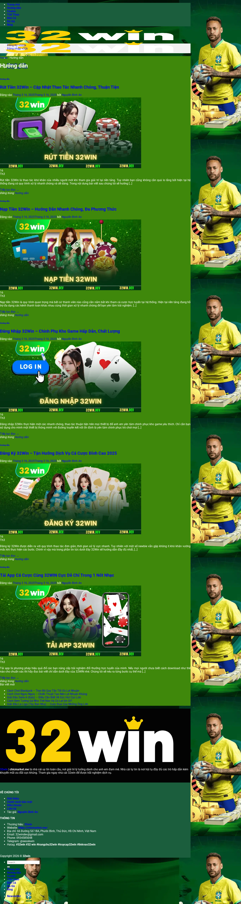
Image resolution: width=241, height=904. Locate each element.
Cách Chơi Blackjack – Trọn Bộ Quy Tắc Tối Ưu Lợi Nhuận (43, 690)
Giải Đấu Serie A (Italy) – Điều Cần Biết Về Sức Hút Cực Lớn (44, 697)
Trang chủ (13, 4)
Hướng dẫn (14, 8)
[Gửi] (8, 866)
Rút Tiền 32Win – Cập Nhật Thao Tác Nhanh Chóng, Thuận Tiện (59, 87)
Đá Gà (11, 21)
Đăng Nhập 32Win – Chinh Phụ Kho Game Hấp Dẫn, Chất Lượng (60, 331)
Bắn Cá (11, 18)
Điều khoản (14, 805)
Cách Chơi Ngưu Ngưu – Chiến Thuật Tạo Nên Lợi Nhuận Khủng (47, 694)
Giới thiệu (13, 798)
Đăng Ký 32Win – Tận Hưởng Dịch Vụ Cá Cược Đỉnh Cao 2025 (58, 453)
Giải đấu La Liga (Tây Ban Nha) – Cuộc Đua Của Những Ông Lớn (47, 704)
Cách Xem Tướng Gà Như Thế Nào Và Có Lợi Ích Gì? (39, 700)
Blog (10, 24)
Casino (11, 11)
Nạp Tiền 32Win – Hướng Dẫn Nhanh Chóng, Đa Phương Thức (58, 209)
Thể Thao (13, 14)
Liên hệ (11, 808)
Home (3, 57)
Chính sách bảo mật (19, 802)
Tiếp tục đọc (9, 189)
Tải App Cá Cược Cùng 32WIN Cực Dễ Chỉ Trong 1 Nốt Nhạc (57, 575)
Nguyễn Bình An (72, 95)
